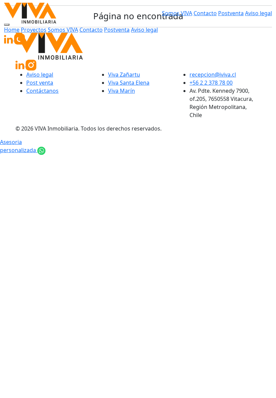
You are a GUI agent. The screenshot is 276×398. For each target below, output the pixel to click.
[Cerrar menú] (6, 25)
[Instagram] (19, 38)
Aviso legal (258, 13)
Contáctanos (42, 90)
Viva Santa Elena (128, 82)
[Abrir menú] (109, 13)
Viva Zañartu (124, 74)
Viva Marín (121, 90)
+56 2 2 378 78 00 (211, 82)
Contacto (205, 13)
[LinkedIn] (9, 38)
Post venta (39, 82)
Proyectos (33, 29)
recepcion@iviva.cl (212, 74)
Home (12, 29)
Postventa (231, 13)
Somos (177, 13)
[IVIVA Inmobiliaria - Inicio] (30, 13)
